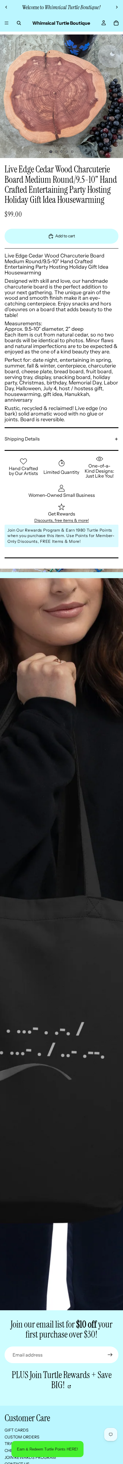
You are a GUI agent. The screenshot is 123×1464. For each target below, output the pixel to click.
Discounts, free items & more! (61, 520)
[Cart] (116, 23)
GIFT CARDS (17, 1430)
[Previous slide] (6, 7)
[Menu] (6, 23)
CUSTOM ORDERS (22, 1437)
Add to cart (65, 235)
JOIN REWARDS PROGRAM (30, 1457)
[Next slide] (116, 7)
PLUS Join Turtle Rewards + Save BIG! (62, 1380)
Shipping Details (22, 439)
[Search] (19, 23)
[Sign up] (110, 1355)
